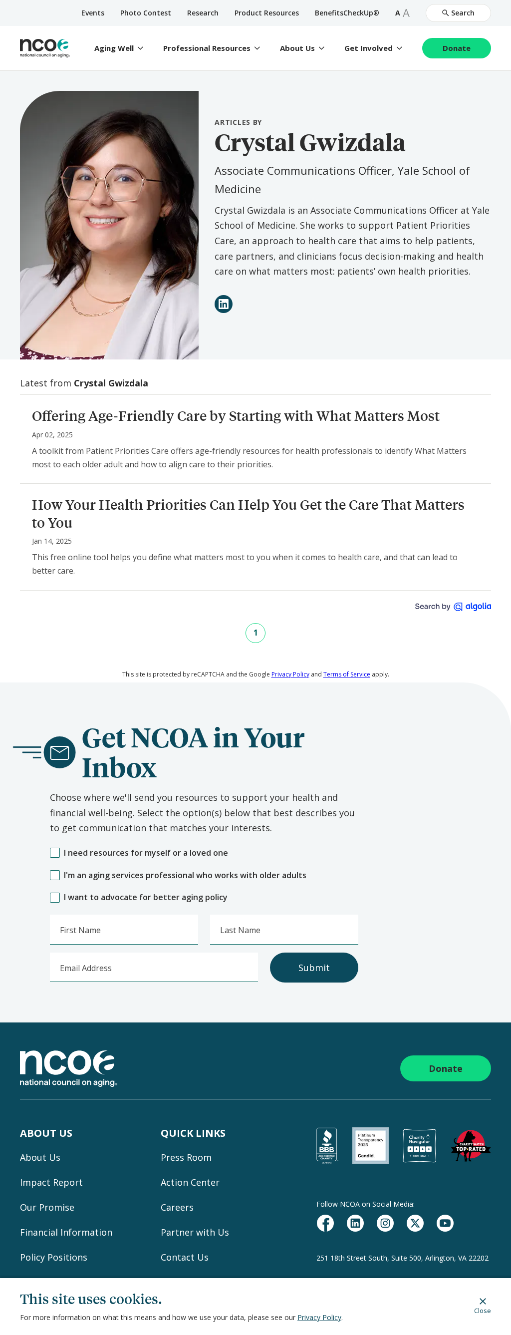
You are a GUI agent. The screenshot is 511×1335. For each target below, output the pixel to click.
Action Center (190, 1182)
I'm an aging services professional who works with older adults (185, 875)
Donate (457, 48)
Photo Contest (145, 12)
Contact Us (185, 1257)
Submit (314, 968)
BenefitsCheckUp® (347, 12)
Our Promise (47, 1207)
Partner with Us (195, 1232)
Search (463, 12)
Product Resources (267, 12)
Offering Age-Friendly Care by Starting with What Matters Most (236, 415)
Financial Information (66, 1232)
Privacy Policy (319, 1317)
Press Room (186, 1157)
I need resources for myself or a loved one (146, 853)
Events (92, 12)
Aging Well (114, 48)
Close (482, 1310)
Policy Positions (53, 1257)
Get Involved (368, 48)
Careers (177, 1207)
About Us (297, 48)
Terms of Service (346, 674)
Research (203, 12)
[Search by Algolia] (453, 607)
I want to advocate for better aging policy (146, 897)
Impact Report (51, 1182)
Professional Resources (207, 48)
